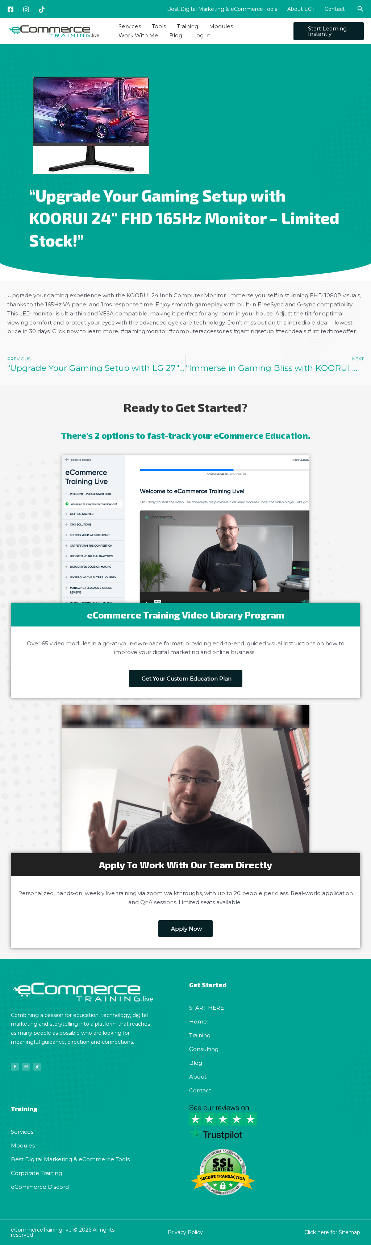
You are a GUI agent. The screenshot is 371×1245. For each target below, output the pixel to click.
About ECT (300, 9)
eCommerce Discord (40, 1186)
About (198, 1076)
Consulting (203, 1049)
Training (187, 26)
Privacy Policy (185, 1232)
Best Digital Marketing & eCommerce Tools (222, 9)
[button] (360, 9)
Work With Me (138, 35)
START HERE (206, 1007)
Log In (201, 35)
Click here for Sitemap (332, 1232)
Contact (335, 9)
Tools (159, 26)
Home (198, 1021)
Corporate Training (36, 1173)
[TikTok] (41, 9)
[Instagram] (26, 9)
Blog (175, 35)
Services (129, 26)
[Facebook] (10, 9)
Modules (221, 26)
